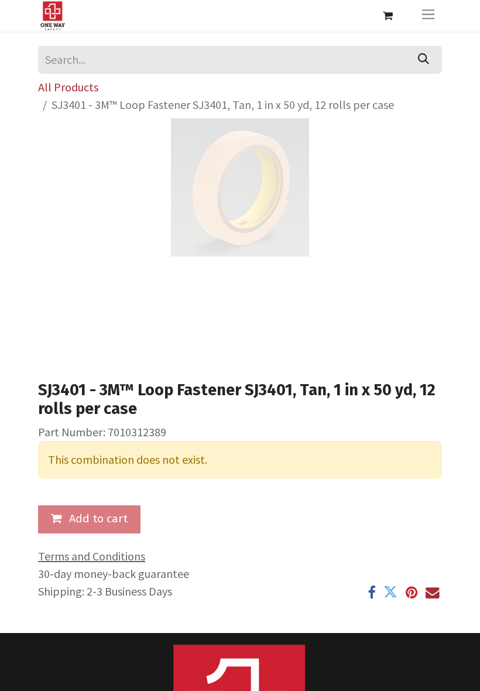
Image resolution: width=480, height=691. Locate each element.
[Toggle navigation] (428, 16)
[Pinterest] (411, 593)
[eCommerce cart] (387, 16)
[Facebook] (371, 593)
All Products (68, 87)
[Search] (423, 60)
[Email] (433, 593)
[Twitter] (390, 593)
